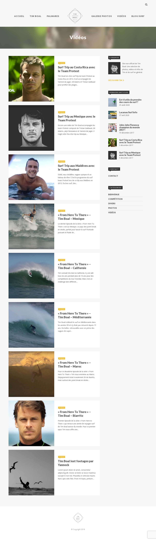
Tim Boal (35, 16)
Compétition (115, 199)
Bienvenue (113, 194)
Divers (111, 203)
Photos (112, 208)
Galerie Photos (101, 16)
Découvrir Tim (115, 80)
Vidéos (121, 16)
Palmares (53, 16)
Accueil (19, 16)
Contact (113, 176)
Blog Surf (138, 16)
